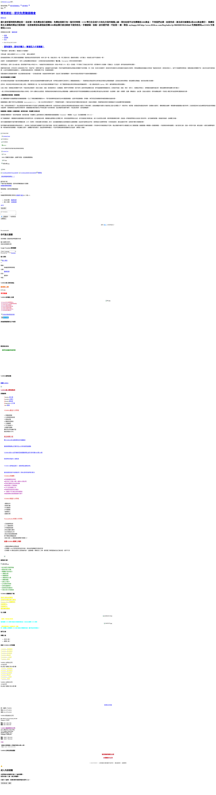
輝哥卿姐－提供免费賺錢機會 (18, 13)
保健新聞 (14, 202)
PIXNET (95, 763)
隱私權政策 (117, 763)
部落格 (6, 37)
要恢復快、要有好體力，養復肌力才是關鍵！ (24, 47)
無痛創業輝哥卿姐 (6, 185)
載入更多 (3, 208)
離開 (10, 783)
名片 (5, 39)
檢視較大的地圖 (108, 705)
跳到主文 (3, 18)
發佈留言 (3, 218)
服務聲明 (124, 763)
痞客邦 (18, 195)
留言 (22, 195)
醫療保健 (14, 32)
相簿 (5, 35)
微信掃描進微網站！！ (8, 176)
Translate (13, 253)
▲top (2, 205)
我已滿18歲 (4, 783)
